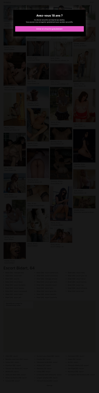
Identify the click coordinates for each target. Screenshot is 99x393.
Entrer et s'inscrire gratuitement (49, 29)
